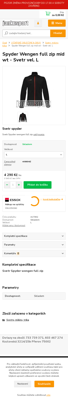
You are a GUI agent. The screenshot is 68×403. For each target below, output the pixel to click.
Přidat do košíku (37, 184)
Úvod (4, 42)
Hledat (57, 33)
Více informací (11, 208)
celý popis (38, 134)
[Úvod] (15, 23)
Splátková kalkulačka (48, 199)
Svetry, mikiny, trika (17, 320)
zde (48, 395)
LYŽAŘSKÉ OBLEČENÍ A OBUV (26, 42)
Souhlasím (44, 384)
